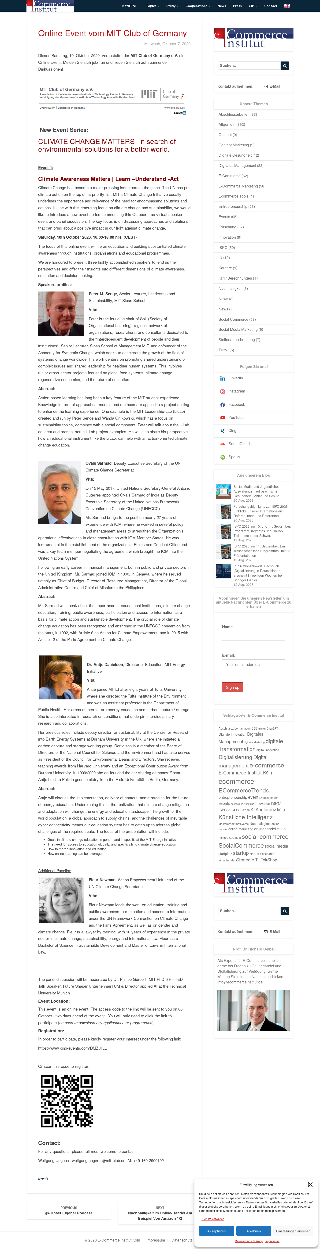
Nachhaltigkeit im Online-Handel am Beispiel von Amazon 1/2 (160, 1213)
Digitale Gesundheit (235, 155)
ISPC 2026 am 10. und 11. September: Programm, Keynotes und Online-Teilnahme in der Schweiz (262, 531)
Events (43, 1178)
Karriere (225, 267)
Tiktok (224, 350)
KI (253, 809)
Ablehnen (253, 1230)
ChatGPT (272, 728)
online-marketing (240, 828)
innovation (262, 803)
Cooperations (197, 6)
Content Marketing (234, 145)
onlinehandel (265, 828)
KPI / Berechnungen (235, 278)
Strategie (245, 859)
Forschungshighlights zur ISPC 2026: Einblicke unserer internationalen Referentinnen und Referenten (261, 511)
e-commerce (266, 764)
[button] (310, 1184)
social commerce (265, 836)
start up (254, 854)
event (253, 797)
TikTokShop (266, 860)
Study (171, 6)
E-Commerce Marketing (238, 186)
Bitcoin (262, 728)
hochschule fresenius (242, 804)
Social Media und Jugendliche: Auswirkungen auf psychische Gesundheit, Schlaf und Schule (256, 491)
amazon (245, 728)
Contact (270, 6)
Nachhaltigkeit (230, 288)
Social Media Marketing (238, 329)
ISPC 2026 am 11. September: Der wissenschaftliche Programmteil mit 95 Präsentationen (262, 551)
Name (227, 627)
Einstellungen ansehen (293, 1230)
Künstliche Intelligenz (246, 817)
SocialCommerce (241, 845)
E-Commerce (230, 175)
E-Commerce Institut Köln (245, 772)
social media (276, 846)
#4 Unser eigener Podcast (68, 1210)
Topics (151, 6)
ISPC (223, 247)
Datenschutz (181, 1240)
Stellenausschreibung (237, 339)
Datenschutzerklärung (249, 1241)
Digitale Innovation (232, 734)
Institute (129, 6)
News (221, 6)
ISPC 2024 (227, 809)
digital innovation (268, 750)
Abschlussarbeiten (234, 114)
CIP (252, 6)
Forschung (227, 227)
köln (281, 809)
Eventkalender (268, 797)
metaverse (242, 824)
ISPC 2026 (243, 810)
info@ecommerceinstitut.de (240, 982)
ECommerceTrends (244, 790)
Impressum (272, 1241)
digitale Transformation (251, 745)
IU (220, 257)
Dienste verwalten (212, 1219)
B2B (254, 728)
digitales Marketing (254, 742)
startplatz (225, 853)
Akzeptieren (216, 1230)
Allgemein (227, 124)
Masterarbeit (226, 824)
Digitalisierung (235, 756)
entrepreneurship (233, 797)
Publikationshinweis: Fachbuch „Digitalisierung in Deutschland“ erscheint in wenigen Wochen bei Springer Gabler (258, 573)
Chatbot (225, 134)
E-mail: (228, 655)
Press (237, 6)
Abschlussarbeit (229, 728)
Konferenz (266, 809)
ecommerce (236, 781)
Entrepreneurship (233, 206)
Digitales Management (237, 165)
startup (241, 852)
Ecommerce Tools (234, 196)
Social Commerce (233, 319)
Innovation (227, 237)
